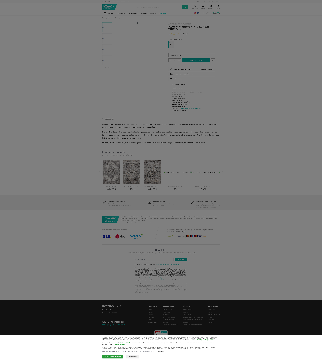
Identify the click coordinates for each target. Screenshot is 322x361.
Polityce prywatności (158, 351)
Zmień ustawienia (132, 356)
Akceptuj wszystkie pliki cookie (112, 356)
